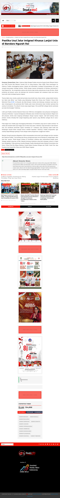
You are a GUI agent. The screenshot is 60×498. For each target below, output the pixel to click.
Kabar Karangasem (25, 431)
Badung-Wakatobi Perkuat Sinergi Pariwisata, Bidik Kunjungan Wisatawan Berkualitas (48, 197)
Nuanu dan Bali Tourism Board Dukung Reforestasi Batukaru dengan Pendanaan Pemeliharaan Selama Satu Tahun (30, 198)
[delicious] (57, 444)
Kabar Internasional (25, 426)
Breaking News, (15, 47)
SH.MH (13, 102)
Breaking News (19, 25)
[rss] (51, 444)
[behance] (54, 444)
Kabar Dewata (35, 421)
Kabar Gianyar (23, 423)
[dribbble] (49, 444)
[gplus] (43, 444)
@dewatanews (24, 379)
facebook (10, 206)
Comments (38, 412)
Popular (30, 412)
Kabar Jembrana (24, 428)
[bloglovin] (47, 444)
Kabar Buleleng (24, 419)
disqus (30, 206)
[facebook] (39, 444)
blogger (48, 206)
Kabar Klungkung (24, 433)
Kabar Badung (23, 416)
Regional (21, 412)
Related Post (5, 180)
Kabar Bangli (34, 416)
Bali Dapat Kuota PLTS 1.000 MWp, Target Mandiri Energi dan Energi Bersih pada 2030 (9, 196)
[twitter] (41, 444)
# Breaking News (9, 149)
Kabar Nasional (24, 435)
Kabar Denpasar (24, 421)
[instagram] (55, 444)
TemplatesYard (37, 494)
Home (3, 37)
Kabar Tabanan (35, 435)
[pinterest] (45, 444)
